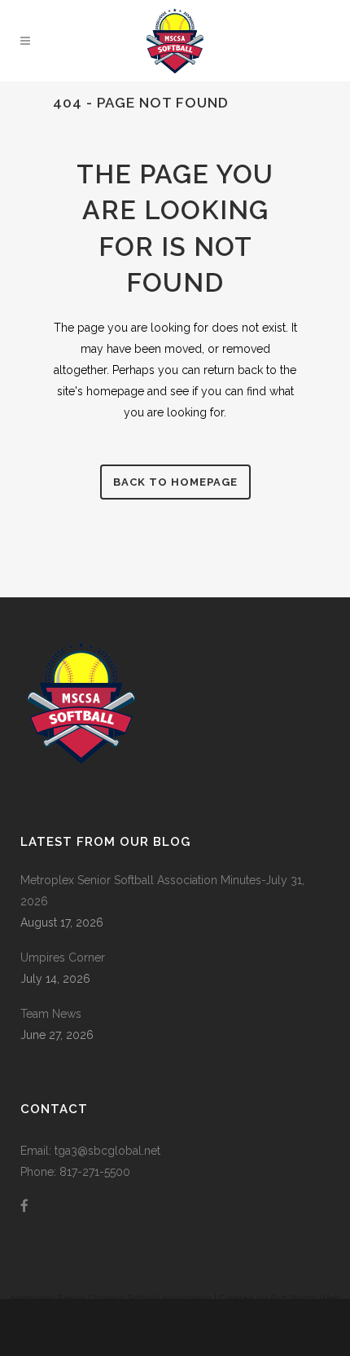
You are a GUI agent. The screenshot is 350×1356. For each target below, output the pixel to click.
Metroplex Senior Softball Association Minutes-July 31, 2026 (162, 891)
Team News (50, 1013)
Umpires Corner (62, 957)
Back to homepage (175, 482)
